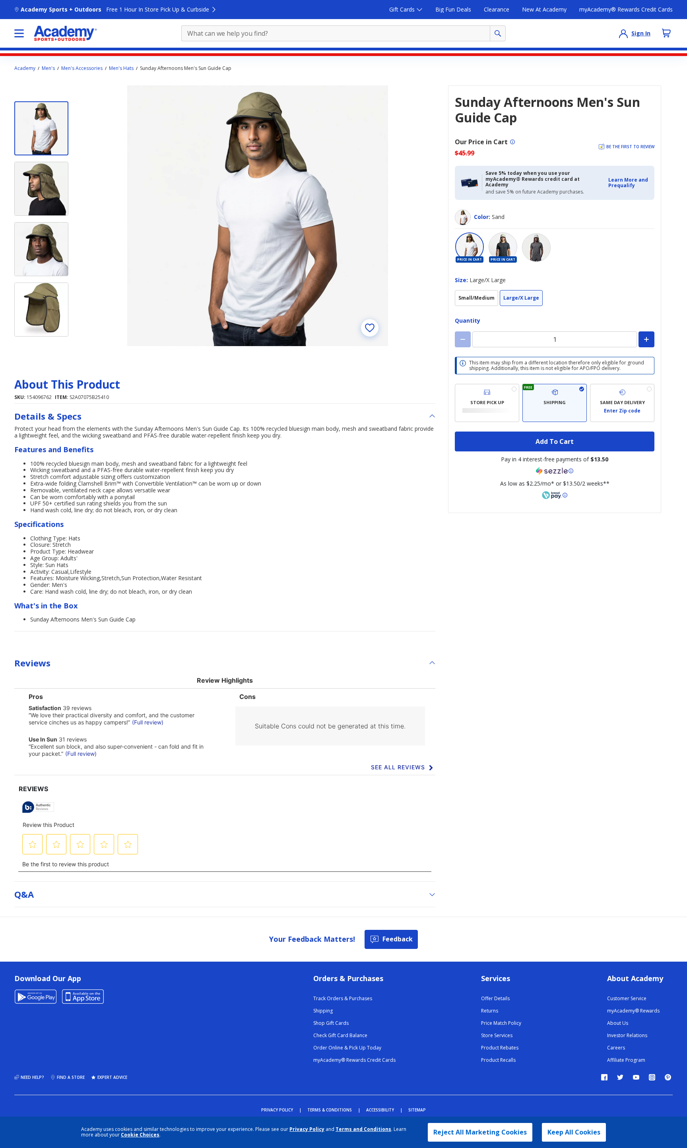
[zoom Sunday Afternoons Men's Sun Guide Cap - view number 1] (257, 215)
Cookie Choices (140, 1135)
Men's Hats (121, 68)
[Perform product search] (498, 33)
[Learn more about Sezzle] (554, 471)
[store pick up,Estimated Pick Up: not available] (487, 403)
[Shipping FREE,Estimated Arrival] (554, 403)
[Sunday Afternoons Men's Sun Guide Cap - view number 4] (41, 309)
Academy (24, 68)
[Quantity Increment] (646, 339)
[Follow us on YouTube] (636, 1077)
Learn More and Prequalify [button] (628, 182)
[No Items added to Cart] (666, 33)
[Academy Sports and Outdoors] (65, 33)
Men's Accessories (82, 68)
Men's (48, 68)
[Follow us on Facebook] (604, 1077)
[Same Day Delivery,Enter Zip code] (622, 403)
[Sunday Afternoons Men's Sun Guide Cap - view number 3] (41, 249)
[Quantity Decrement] (463, 339)
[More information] (512, 142)
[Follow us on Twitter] (620, 1077)
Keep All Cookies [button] (573, 1132)
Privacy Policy (306, 1129)
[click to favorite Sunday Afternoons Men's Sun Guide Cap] (369, 328)
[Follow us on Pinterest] (668, 1077)
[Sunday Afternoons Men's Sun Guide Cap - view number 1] (41, 128)
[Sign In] (623, 33)
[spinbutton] (554, 339)
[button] (629, 183)
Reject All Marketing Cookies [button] (480, 1132)
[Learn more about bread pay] (554, 495)
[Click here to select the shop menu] (19, 33)
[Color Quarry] (536, 247)
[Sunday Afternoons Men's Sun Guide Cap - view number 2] (41, 188)
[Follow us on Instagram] (652, 1077)
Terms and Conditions (363, 1129)
